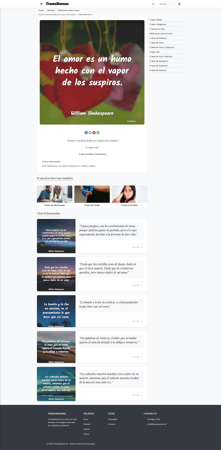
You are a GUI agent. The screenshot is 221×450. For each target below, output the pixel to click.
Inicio (86, 419)
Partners (87, 424)
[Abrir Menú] (41, 4)
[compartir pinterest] (94, 132)
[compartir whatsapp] (98, 132)
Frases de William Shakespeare (92, 154)
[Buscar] (179, 4)
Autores (87, 429)
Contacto (111, 424)
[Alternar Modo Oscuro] (153, 4)
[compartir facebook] (86, 132)
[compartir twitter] (90, 132)
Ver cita (136, 247)
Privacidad (112, 419)
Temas (86, 434)
